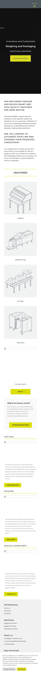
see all (20, 391)
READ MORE (11, 539)
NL (33, 3)
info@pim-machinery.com (14, 638)
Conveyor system (20, 384)
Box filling (20, 301)
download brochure (20, 425)
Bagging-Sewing (20, 259)
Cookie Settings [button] (9, 669)
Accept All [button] (21, 669)
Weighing (20, 218)
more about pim (13, 485)
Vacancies (7, 613)
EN (36, 3)
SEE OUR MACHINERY (20, 58)
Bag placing (20, 342)
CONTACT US (11, 594)
